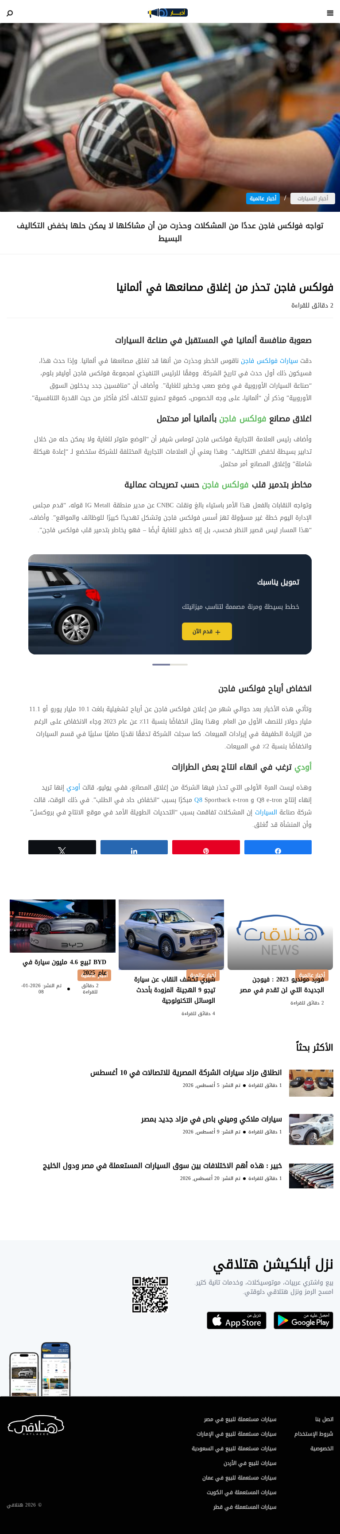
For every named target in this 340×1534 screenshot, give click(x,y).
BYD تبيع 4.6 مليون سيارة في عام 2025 (65, 967)
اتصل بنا (324, 1419)
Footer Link (9, 1423)
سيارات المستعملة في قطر (245, 1507)
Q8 (198, 800)
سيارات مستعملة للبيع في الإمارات (237, 1434)
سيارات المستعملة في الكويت (242, 1492)
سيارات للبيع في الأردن (250, 1463)
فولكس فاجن (242, 418)
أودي (302, 767)
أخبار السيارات (313, 198)
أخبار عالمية (263, 198)
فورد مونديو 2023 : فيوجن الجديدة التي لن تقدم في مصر (281, 984)
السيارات (264, 812)
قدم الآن (202, 631)
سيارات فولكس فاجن (269, 361)
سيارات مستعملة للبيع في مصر (240, 1419)
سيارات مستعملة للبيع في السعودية (234, 1448)
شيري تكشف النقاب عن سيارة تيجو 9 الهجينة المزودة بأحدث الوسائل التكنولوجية (175, 990)
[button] (179, 665)
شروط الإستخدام (313, 1434)
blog (168, 13)
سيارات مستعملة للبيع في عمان (239, 1478)
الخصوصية (321, 1448)
